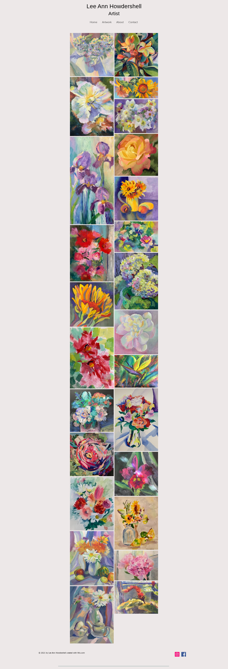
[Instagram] (177, 654)
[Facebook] (183, 654)
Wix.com (81, 653)
